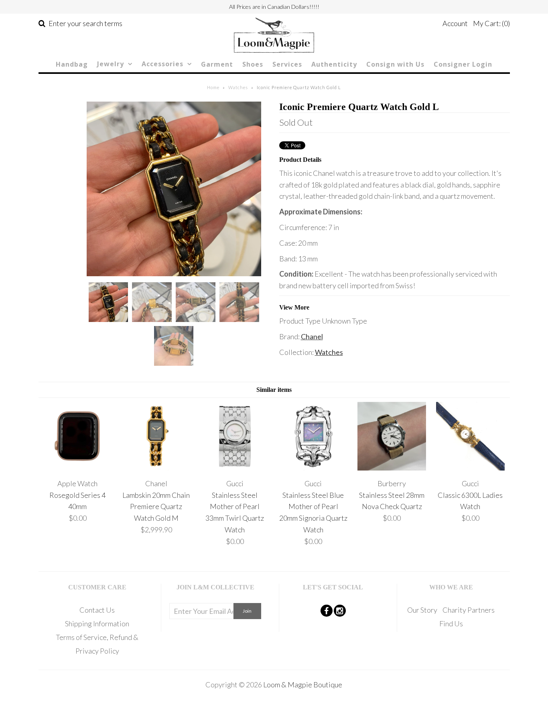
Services (287, 64)
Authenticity (334, 64)
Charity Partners (468, 609)
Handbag (72, 64)
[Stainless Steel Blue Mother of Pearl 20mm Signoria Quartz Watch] (313, 467)
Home (213, 87)
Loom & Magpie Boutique (302, 684)
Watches (238, 87)
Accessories (162, 63)
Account (455, 23)
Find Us (451, 623)
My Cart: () (491, 23)
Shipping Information (97, 623)
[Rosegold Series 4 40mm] (77, 467)
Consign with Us (395, 64)
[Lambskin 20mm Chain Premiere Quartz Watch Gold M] (156, 467)
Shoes (252, 64)
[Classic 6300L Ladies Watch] (470, 467)
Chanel (312, 336)
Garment (217, 64)
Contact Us (97, 609)
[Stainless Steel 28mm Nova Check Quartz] (391, 467)
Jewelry (110, 63)
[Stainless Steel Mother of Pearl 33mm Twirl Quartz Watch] (234, 467)
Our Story (422, 609)
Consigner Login (463, 64)
